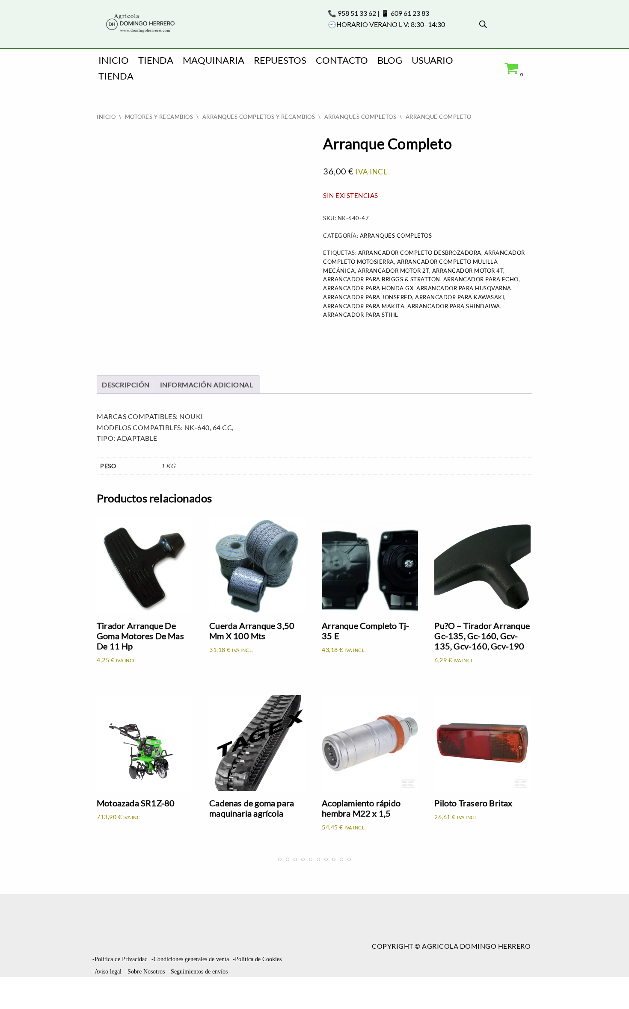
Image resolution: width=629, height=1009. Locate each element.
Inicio (113, 60)
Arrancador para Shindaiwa (453, 306)
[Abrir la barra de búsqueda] (483, 24)
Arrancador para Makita (363, 306)
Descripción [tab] (126, 385)
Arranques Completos (360, 116)
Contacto (342, 60)
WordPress (28, 998)
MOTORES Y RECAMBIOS (159, 116)
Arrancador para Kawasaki (459, 297)
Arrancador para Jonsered (367, 297)
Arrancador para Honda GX (368, 288)
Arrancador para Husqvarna (463, 288)
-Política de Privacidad (120, 959)
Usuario (432, 60)
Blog (389, 60)
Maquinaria (213, 60)
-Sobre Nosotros (145, 971)
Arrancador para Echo (481, 279)
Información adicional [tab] (206, 385)
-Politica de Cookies (257, 959)
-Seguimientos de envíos (198, 971)
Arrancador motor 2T (393, 270)
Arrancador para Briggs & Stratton (381, 279)
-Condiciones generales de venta (190, 959)
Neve (15, 987)
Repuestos (280, 60)
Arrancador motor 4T (468, 270)
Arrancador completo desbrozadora (419, 252)
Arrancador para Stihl (360, 314)
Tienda (155, 60)
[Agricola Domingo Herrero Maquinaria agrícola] (139, 24)
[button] (607, 986)
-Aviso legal (107, 971)
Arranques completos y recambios (258, 116)
